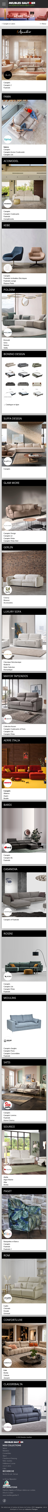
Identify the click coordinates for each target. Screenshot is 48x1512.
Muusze (6, 600)
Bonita (6, 1373)
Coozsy (6, 598)
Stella (6, 348)
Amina (6, 1185)
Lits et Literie (7, 1466)
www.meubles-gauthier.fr (11, 1495)
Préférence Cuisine (9, 1463)
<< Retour (43, 24)
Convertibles (7, 1453)
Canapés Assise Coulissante (14, 152)
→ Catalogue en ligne (11, 405)
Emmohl (7, 340)
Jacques (7, 1378)
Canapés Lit (8, 536)
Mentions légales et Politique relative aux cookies (19, 1490)
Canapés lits (8, 858)
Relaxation (6, 1450)
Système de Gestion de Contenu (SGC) (27, 1507)
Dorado (6, 1311)
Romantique (8, 670)
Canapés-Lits (8, 731)
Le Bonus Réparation (9, 1479)
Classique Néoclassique (12, 662)
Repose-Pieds (9, 283)
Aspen (6, 796)
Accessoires (8, 603)
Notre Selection (9, 667)
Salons (5, 1448)
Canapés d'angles (10, 1048)
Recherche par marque (10, 1474)
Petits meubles (7, 1461)
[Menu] (4, 4)
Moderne (7, 665)
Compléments (9, 219)
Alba (5, 1182)
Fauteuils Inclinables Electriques (15, 278)
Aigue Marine (8, 1180)
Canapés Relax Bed (11, 541)
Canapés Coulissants (11, 214)
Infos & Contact (8, 1492)
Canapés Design (10, 533)
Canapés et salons (9, 24)
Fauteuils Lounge (10, 281)
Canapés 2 (7, 85)
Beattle (6, 798)
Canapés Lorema (10, 1115)
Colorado (7, 1308)
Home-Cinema (9, 1120)
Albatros (7, 793)
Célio (4, 1468)
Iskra (5, 343)
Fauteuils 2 (7, 1249)
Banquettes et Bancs (11, 1241)
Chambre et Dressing (10, 1458)
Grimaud (7, 1313)
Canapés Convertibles (12, 1053)
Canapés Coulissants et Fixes (14, 729)
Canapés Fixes (9, 1051)
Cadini (6, 1306)
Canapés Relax (9, 538)
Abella (6, 1177)
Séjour (5, 1456)
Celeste (6, 1375)
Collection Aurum (10, 726)
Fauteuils (7, 88)
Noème (6, 345)
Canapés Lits (8, 155)
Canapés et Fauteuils (11, 920)
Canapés (7, 83)
